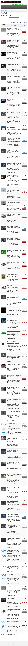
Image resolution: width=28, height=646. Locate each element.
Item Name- (13, 25)
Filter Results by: (4, 15)
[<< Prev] (13, 22)
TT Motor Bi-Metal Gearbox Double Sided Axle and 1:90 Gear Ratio (13, 552)
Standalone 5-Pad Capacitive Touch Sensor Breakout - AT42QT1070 (13, 425)
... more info (24, 30)
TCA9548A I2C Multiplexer (12, 514)
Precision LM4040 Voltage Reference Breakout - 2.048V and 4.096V (13, 190)
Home (2, 10)
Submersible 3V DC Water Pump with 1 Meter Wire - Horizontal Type (14, 489)
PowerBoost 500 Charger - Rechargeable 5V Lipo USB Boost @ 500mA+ (13, 177)
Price (24, 25)
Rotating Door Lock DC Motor (13, 364)
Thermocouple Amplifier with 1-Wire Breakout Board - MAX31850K (13, 526)
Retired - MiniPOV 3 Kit (12, 308)
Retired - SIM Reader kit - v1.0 (13, 331)
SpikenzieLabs (17, 644)
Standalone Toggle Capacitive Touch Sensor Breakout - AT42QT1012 (13, 438)
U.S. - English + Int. (19, 4)
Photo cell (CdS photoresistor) (13, 76)
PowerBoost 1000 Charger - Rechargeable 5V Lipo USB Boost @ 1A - (13, 151)
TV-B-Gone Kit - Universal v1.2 (13, 563)
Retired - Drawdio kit (11, 285)
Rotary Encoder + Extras (12, 353)
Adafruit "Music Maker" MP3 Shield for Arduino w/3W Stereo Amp (13, 623)
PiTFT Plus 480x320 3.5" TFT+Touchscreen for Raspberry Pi (12, 101)
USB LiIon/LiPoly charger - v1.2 (13, 598)
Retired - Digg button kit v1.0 (13, 274)
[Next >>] (25, 22)
